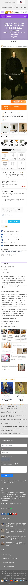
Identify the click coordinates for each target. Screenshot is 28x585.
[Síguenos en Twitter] (8, 514)
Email (2, 449)
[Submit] (25, 16)
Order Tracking (7, 554)
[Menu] (2, 12)
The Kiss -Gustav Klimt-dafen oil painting (21, 398)
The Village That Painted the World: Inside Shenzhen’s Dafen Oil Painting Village (15, 544)
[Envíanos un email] (10, 514)
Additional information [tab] (7, 266)
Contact (16, 5)
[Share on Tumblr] (16, 255)
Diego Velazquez (14, 251)
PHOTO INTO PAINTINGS (10, 558)
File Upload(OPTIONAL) (7, 456)
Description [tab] (4, 263)
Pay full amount (8, 215)
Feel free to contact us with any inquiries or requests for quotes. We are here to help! (13, 463)
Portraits (20, 251)
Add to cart (14, 221)
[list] (14, 143)
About (12, 5)
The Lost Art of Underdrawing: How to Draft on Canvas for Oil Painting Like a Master (16, 531)
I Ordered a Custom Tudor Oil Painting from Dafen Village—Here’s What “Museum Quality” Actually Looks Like (16, 537)
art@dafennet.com (15, 504)
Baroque (8, 251)
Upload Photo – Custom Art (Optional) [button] (11, 107)
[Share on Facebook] (5, 255)
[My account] (23, 12)
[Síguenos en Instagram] (5, 514)
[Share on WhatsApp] (2, 255)
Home (5, 32)
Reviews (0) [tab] (4, 269)
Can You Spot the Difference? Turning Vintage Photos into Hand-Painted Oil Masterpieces (16, 525)
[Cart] (26, 12)
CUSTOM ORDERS (8, 562)
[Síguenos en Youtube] (16, 514)
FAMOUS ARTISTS (14, 32)
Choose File (6, 459)
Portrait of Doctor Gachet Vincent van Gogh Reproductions (7, 398)
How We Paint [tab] (5, 272)
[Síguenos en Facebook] (2, 514)
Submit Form (7, 475)
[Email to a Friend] (10, 255)
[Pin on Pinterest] (13, 255)
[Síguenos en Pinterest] (13, 514)
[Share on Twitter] (8, 255)
